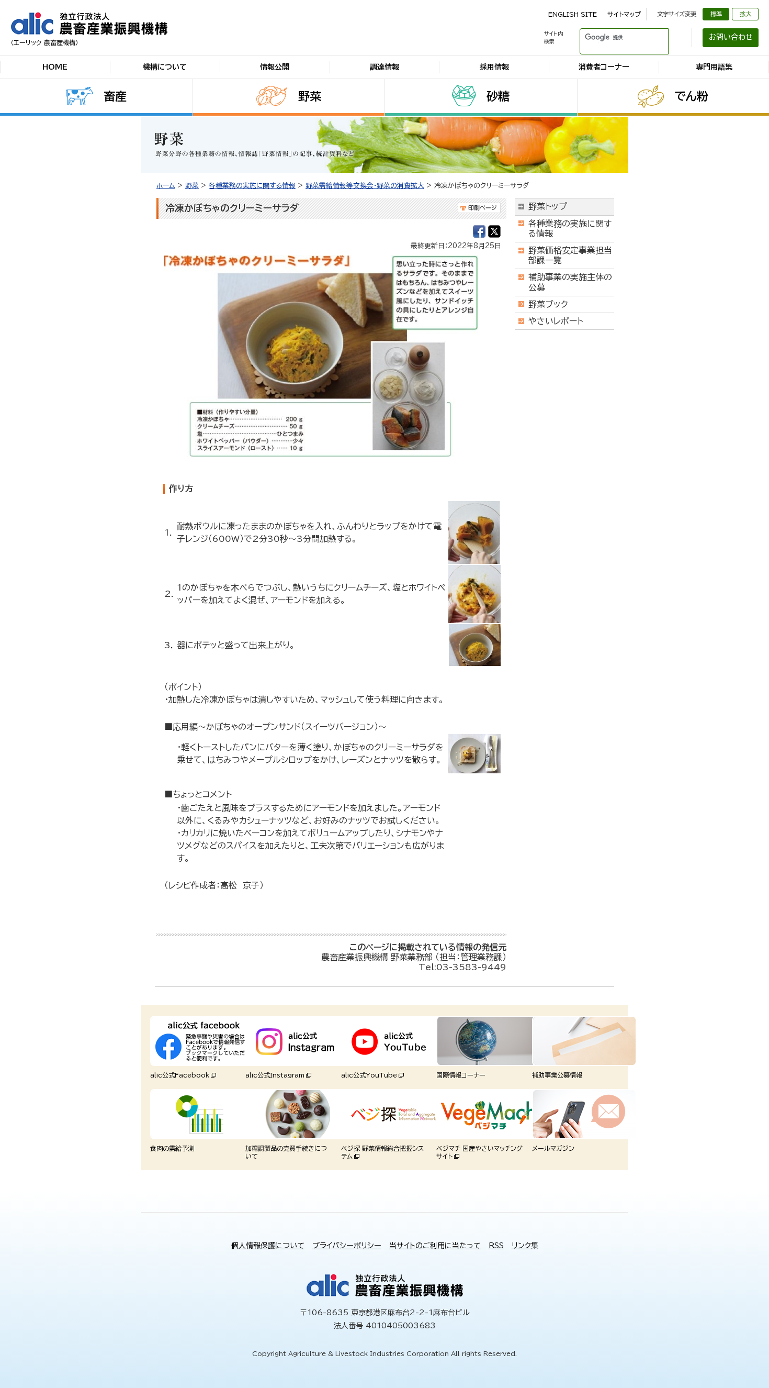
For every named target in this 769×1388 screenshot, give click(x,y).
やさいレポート (555, 321)
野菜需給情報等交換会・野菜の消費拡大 (365, 185)
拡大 (745, 14)
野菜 (309, 96)
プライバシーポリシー (346, 1245)
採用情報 (494, 67)
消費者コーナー (604, 67)
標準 (716, 14)
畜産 (115, 96)
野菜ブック (548, 304)
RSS (496, 1245)
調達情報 (384, 67)
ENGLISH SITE (572, 14)
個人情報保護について (267, 1245)
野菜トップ (547, 206)
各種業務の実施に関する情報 (252, 185)
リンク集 (525, 1245)
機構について (165, 67)
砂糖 (498, 96)
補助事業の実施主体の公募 (570, 282)
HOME (54, 67)
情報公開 (274, 67)
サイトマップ (624, 14)
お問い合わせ (731, 37)
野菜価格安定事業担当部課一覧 (570, 255)
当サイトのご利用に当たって (435, 1245)
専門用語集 (714, 67)
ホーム (165, 185)
